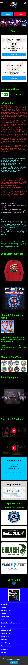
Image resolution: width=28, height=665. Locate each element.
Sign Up (7, 14)
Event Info (4, 604)
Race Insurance (6, 646)
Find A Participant (6, 610)
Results (3, 627)
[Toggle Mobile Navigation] (1, 3)
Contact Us (4, 649)
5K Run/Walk (14, 40)
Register (4, 607)
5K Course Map (5, 620)
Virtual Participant (14, 65)
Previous (3, 397)
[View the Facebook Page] (14, 583)
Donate (20, 14)
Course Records (6, 630)
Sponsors (4, 639)
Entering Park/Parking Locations (10, 623)
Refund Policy (5, 643)
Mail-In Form (5, 636)
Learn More (17, 659)
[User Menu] (25, 3)
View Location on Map (13, 472)
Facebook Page (6, 633)
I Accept (13, 662)
